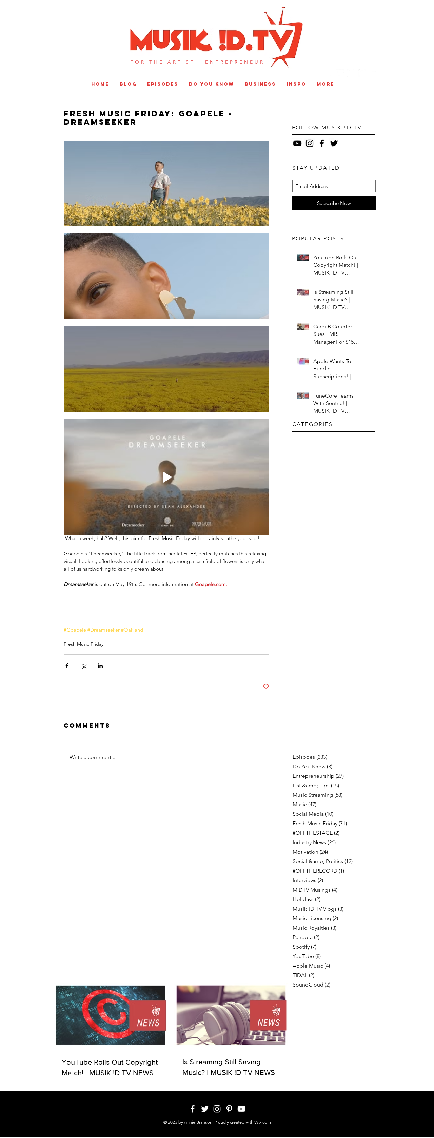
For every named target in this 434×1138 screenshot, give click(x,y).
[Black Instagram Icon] (309, 143)
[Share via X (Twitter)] (83, 666)
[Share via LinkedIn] (100, 666)
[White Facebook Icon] (329, 73)
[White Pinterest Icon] (362, 73)
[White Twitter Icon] (340, 73)
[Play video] (166, 477)
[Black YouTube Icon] (297, 143)
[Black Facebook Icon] (322, 143)
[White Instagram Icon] (351, 73)
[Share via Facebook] (67, 666)
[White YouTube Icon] (373, 73)
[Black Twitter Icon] (334, 143)
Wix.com (262, 1122)
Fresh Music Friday (83, 644)
